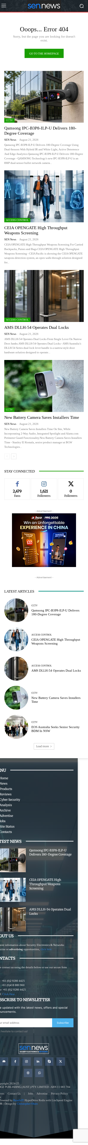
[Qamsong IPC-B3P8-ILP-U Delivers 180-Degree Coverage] (44, 97)
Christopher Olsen (27, 1103)
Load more (42, 746)
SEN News (10, 139)
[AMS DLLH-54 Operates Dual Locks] (44, 296)
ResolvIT (18, 1100)
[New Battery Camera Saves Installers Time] (44, 386)
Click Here (8, 994)
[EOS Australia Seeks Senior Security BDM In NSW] (16, 727)
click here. (46, 949)
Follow (44, 481)
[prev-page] (7, 456)
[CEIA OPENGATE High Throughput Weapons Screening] (44, 196)
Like (17, 481)
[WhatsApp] (39, 1073)
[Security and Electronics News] (44, 6)
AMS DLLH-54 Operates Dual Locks (36, 327)
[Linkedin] (38, 1061)
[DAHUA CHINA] (44, 540)
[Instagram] (26, 1061)
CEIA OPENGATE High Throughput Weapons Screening (45, 884)
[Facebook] (15, 1061)
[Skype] (49, 1061)
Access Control (17, 220)
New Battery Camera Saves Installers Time (41, 417)
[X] (60, 1061)
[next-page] (13, 456)
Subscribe (63, 1022)
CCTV (9, 120)
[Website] (28, 1073)
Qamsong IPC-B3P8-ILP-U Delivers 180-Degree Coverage (55, 612)
